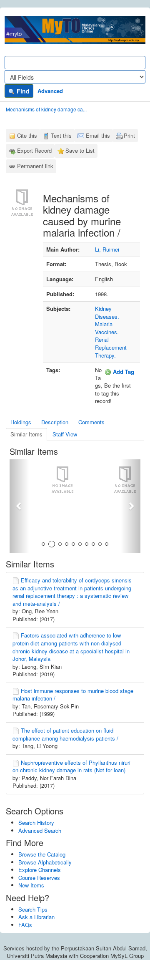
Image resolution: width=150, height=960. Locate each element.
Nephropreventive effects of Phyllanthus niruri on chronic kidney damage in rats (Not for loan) (71, 766)
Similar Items (26, 434)
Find (22, 91)
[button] (19, 506)
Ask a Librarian (36, 917)
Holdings (20, 422)
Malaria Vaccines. (107, 328)
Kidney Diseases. (107, 312)
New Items (31, 885)
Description (54, 422)
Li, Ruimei (107, 249)
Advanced (50, 91)
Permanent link (35, 166)
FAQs (25, 925)
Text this (61, 135)
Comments (91, 422)
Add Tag (122, 371)
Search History (36, 822)
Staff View (64, 434)
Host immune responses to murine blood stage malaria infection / (72, 695)
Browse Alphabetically (45, 862)
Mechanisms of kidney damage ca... (46, 109)
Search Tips (33, 909)
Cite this (27, 135)
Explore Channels (39, 870)
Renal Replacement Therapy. (111, 347)
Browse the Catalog (41, 854)
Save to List (80, 150)
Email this (98, 135)
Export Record (34, 150)
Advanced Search (39, 830)
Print (129, 135)
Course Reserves (39, 878)
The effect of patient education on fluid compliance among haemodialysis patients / (65, 734)
